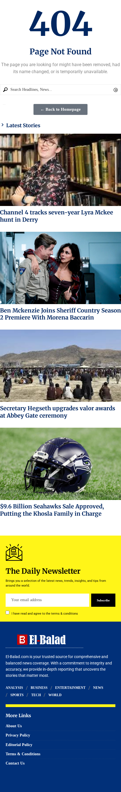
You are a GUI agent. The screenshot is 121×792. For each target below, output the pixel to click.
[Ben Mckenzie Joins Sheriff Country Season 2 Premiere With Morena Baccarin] (60, 268)
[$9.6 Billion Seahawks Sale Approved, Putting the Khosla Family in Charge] (60, 464)
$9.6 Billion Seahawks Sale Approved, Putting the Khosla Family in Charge (52, 510)
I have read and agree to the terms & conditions (45, 613)
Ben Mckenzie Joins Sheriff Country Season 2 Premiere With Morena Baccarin (60, 314)
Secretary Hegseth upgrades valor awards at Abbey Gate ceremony (57, 412)
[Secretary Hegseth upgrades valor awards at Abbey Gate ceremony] (60, 366)
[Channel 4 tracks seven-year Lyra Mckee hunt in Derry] (60, 170)
